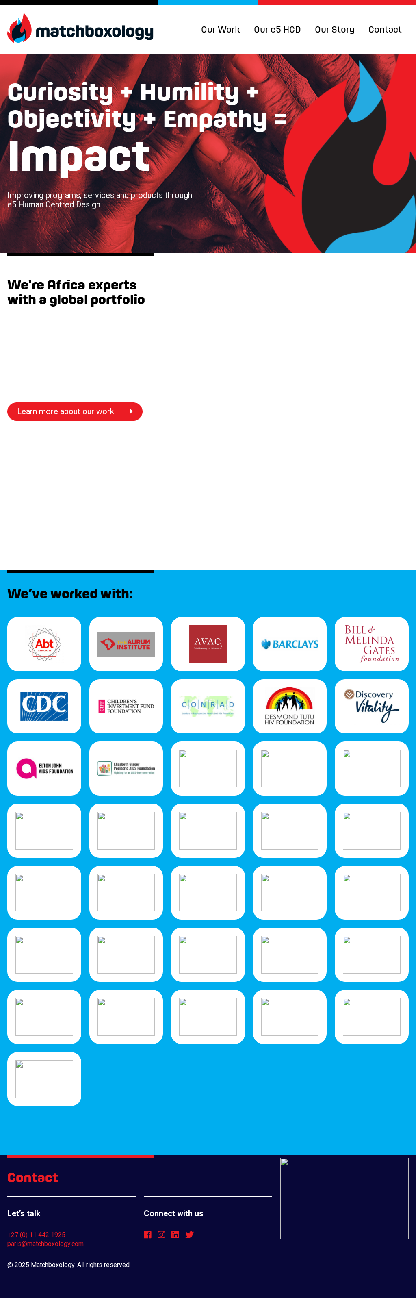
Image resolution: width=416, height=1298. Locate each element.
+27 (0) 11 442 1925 (36, 1235)
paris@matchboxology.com (45, 1244)
